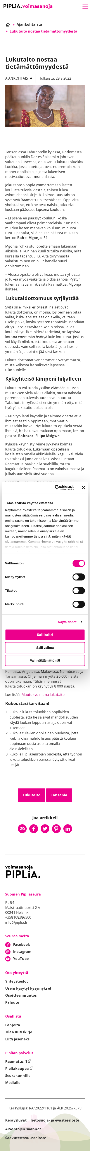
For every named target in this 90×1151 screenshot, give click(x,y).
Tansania (59, 795)
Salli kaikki (45, 635)
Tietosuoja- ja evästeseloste (54, 1120)
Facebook (21, 944)
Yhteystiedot (16, 981)
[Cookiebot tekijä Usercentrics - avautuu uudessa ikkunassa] (56, 488)
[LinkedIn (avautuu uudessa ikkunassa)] (67, 828)
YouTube (21, 958)
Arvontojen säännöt (23, 1129)
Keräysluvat (16, 1120)
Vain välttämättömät (45, 660)
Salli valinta (45, 647)
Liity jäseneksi (18, 1039)
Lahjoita (12, 1025)
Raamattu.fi (18, 1061)
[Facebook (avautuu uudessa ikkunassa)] (33, 828)
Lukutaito (31, 795)
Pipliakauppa (19, 1068)
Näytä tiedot (67, 622)
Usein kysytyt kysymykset (28, 988)
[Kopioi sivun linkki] (22, 828)
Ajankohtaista (18, 78)
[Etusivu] (27, 6)
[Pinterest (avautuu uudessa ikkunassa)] (56, 828)
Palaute (12, 1002)
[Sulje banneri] (83, 487)
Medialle (12, 1082)
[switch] (79, 576)
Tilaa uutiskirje (18, 1032)
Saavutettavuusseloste (25, 1137)
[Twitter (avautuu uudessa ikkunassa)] (45, 828)
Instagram (22, 951)
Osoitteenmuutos (21, 995)
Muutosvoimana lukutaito (43, 694)
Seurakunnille (17, 1075)
